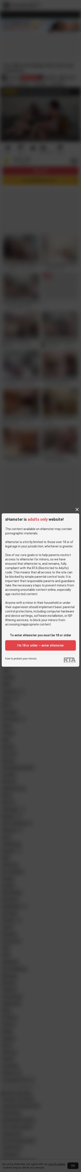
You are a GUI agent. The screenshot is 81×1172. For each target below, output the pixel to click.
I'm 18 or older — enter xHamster (40, 645)
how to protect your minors (21, 658)
